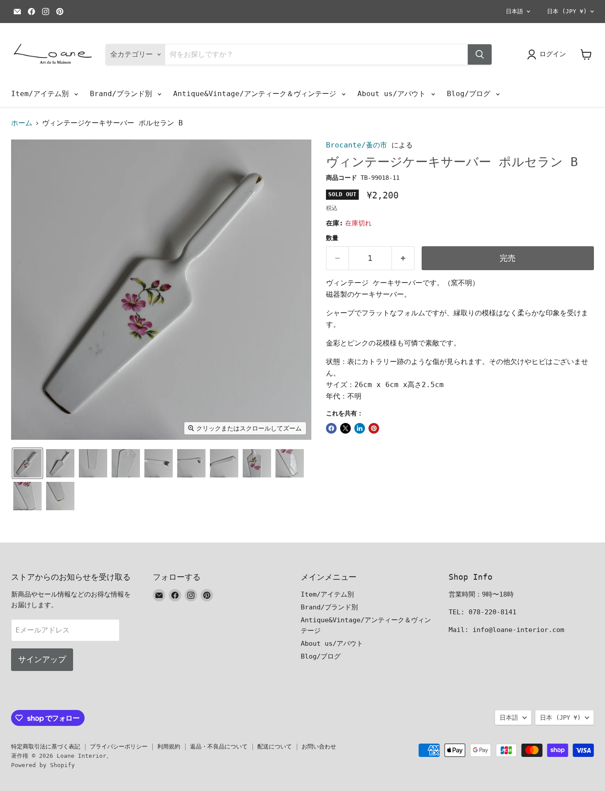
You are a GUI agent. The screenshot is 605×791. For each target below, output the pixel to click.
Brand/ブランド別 (123, 93)
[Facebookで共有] (331, 428)
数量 (332, 237)
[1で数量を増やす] (403, 258)
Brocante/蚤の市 (356, 145)
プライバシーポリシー (118, 746)
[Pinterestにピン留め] (373, 428)
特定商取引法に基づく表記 (45, 746)
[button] (27, 463)
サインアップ (42, 659)
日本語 (514, 11)
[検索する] (480, 54)
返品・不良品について (219, 746)
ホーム (21, 123)
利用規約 (168, 746)
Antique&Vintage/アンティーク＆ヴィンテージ (257, 93)
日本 (567, 11)
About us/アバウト (393, 93)
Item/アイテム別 (42, 93)
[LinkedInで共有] (359, 428)
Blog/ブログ (471, 93)
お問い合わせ (319, 746)
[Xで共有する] (345, 428)
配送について (274, 746)
